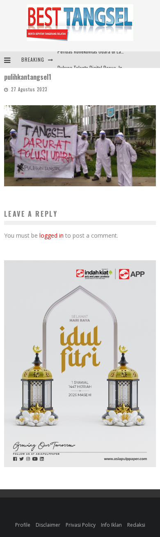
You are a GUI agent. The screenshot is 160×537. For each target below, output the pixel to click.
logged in (51, 235)
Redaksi (136, 524)
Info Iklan (111, 524)
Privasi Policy (81, 524)
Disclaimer (48, 524)
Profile (22, 524)
